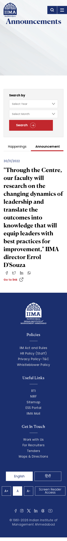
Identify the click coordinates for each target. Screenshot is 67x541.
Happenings (17, 147)
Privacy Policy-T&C (33, 359)
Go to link (10, 280)
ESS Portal (33, 408)
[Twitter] (14, 273)
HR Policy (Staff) (33, 353)
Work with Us (33, 439)
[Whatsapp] (29, 273)
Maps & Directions (33, 456)
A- (29, 491)
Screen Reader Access (50, 491)
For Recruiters (33, 445)
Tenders (33, 451)
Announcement (47, 147)
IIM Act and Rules (33, 348)
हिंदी (48, 476)
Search (22, 125)
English (19, 476)
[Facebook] (7, 273)
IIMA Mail (33, 413)
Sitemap (33, 402)
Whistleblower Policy (33, 365)
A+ (6, 491)
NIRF (33, 396)
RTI (33, 391)
